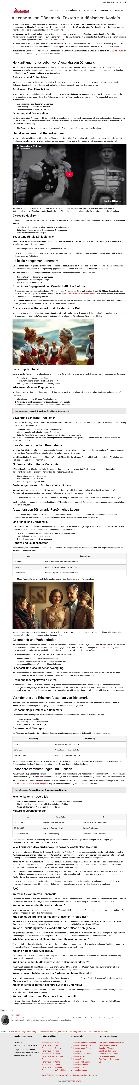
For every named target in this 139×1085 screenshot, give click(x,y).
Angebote (104, 10)
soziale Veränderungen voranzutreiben (77, 294)
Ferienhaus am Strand (51, 1062)
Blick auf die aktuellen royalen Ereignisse (31, 783)
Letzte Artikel (10, 1010)
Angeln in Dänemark (107, 1048)
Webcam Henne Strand (108, 1054)
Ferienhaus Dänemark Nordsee (83, 1043)
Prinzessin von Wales (100, 1032)
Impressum (93, 1075)
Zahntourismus (115, 51)
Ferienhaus (53, 10)
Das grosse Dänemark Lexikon (111, 1043)
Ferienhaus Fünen (78, 1067)
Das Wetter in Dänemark (109, 1059)
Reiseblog (119, 10)
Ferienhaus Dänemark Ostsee (83, 1045)
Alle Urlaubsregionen (79, 1070)
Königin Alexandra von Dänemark (44, 1032)
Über (2, 1010)
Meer (34, 51)
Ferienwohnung (71, 10)
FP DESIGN (77, 1081)
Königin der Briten (65, 1032)
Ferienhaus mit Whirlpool (52, 1067)
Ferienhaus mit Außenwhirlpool (54, 1070)
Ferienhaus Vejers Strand (81, 1054)
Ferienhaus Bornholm (79, 1065)
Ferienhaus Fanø (77, 1059)
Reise (62, 44)
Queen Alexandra (103, 647)
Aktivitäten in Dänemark (108, 1045)
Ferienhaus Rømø (78, 1056)
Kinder (24, 533)
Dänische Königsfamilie (22, 1032)
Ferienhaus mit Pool (50, 1045)
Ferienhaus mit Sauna (51, 1065)
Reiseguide (89, 10)
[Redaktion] (5, 1024)
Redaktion (15, 1015)
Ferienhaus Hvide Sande (80, 1062)
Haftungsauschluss (80, 1075)
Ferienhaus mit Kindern (51, 1048)
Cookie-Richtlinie (48, 1075)
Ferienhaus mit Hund (50, 1043)
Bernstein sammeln (107, 1056)
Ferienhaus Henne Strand (52, 1056)
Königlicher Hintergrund (82, 1032)
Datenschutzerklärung (63, 1075)
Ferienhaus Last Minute (51, 1059)
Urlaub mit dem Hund (107, 1051)
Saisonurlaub (104, 1062)
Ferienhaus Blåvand (78, 1051)
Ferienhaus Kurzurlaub (51, 1054)
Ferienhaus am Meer (50, 1051)
